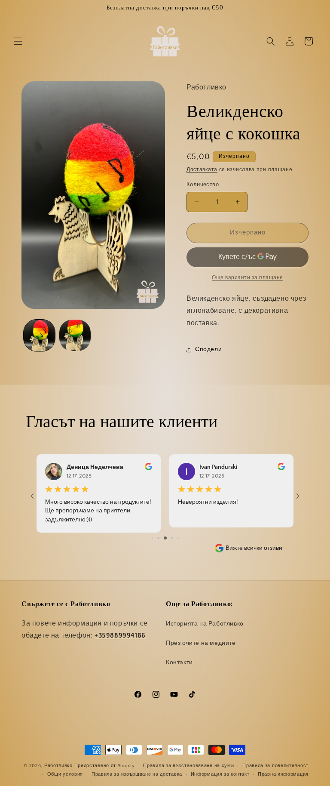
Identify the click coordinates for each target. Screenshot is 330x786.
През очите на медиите (201, 643)
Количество (202, 185)
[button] (18, 41)
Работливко (58, 765)
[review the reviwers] (148, 468)
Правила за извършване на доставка (137, 774)
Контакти (179, 662)
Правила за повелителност (275, 765)
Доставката (201, 170)
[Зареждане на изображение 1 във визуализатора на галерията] (39, 335)
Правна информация (283, 774)
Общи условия (65, 774)
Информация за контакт (220, 774)
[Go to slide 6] (158, 533)
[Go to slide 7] (165, 532)
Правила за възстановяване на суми (188, 765)
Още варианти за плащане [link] (247, 277)
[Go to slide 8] (172, 533)
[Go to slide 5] (152, 532)
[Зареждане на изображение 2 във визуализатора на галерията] (75, 335)
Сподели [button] (208, 349)
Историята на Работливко (205, 623)
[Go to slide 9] (178, 532)
